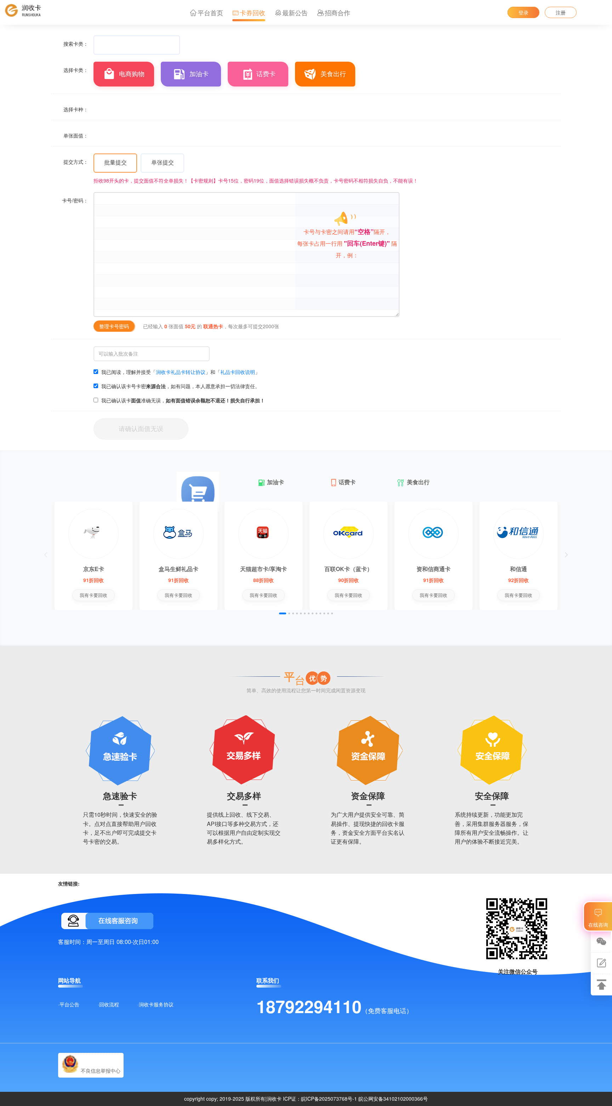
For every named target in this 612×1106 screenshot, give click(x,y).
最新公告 (295, 12)
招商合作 (337, 12)
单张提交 (162, 162)
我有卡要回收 (93, 595)
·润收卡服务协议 (155, 1004)
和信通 (518, 569)
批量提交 (115, 162)
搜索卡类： (75, 43)
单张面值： (75, 135)
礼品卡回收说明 (237, 371)
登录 (523, 12)
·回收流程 (108, 1004)
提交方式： (75, 161)
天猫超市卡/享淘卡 (263, 569)
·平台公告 (68, 1004)
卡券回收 (252, 12)
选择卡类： (75, 69)
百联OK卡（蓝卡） (348, 569)
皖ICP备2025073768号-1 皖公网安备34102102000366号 (364, 1098)
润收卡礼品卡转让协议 (180, 371)
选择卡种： (75, 109)
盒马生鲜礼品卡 (178, 569)
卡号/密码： (75, 200)
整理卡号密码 (114, 326)
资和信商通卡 (433, 569)
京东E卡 (93, 569)
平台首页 (210, 12)
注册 (561, 12)
